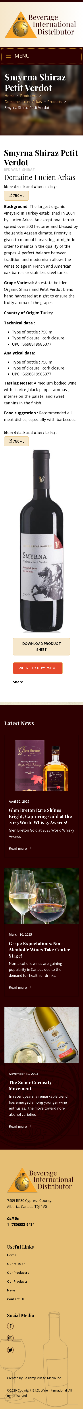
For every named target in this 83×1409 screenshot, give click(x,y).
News (11, 1290)
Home (11, 1255)
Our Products (17, 1281)
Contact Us (15, 1299)
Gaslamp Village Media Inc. (42, 1378)
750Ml (18, 195)
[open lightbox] (41, 539)
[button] (10, 56)
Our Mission (16, 1264)
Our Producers (18, 1272)
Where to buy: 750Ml (38, 668)
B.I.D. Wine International (49, 1390)
